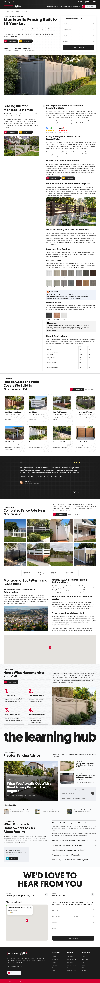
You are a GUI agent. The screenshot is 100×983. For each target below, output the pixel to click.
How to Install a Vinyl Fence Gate (20, 810)
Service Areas (18, 2)
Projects (70, 6)
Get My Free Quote (78, 47)
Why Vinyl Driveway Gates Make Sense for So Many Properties (85, 777)
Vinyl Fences (70, 956)
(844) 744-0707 (59, 895)
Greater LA (17, 11)
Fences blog (12, 779)
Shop (60, 6)
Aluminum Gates (82, 442)
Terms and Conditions (74, 981)
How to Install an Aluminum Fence (84, 810)
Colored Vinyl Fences (84, 412)
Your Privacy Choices (88, 981)
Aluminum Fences (35, 442)
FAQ (83, 968)
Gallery (65, 6)
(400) (12, 912)
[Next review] (78, 492)
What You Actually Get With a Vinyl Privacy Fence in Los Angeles (29, 787)
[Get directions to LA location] (31, 908)
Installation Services (51, 6)
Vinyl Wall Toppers (60, 412)
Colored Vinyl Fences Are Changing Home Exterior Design (85, 765)
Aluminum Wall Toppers (61, 442)
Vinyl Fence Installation (13, 412)
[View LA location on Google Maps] (28, 908)
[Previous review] (74, 492)
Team (53, 968)
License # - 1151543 (13, 966)
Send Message (73, 938)
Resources (75, 6)
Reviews (54, 965)
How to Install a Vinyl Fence (50, 810)
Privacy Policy (74, 798)
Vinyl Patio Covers (12, 442)
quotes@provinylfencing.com (20, 895)
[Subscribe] (92, 793)
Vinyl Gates (33, 412)
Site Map (84, 970)
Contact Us (55, 959)
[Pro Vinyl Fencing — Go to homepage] (17, 953)
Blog (53, 970)
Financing (7, 2)
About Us (54, 956)
